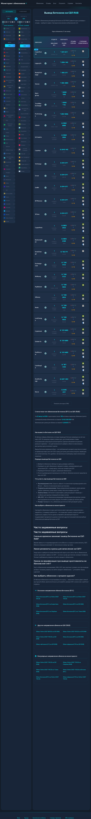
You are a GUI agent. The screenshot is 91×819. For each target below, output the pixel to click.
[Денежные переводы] (12, 22)
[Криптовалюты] (3, 22)
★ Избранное (23, 11)
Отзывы (48, 3)
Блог (54, 3)
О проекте (62, 3)
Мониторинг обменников (13, 3)
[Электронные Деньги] (8, 22)
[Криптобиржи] (7, 22)
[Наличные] (14, 22)
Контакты (79, 3)
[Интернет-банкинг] (5, 22)
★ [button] (14, 42)
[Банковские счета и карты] (10, 22)
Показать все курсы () (61, 403)
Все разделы (9, 11)
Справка (70, 3)
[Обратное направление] (16, 18)
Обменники (40, 3)
